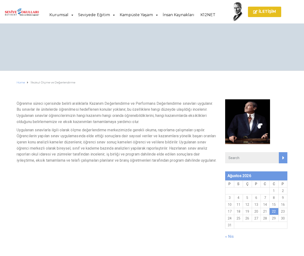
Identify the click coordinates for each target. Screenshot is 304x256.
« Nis (229, 236)
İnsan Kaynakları (179, 15)
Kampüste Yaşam (136, 15)
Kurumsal (58, 15)
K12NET (207, 15)
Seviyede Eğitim (94, 15)
